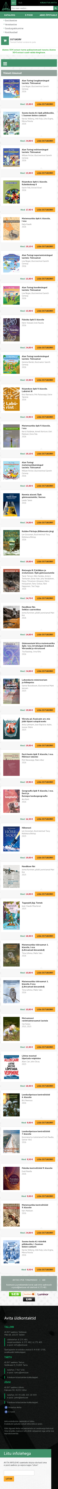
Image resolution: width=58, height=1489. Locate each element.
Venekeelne (11, 24)
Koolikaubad (11, 32)
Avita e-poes (36, 1424)
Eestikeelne (11, 20)
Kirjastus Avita (14, 1407)
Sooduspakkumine (14, 28)
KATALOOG (9, 15)
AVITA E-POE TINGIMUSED (25, 1280)
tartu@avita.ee (21, 1372)
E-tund (11, 1411)
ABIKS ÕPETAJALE (48, 15)
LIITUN (9, 1478)
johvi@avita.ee (21, 1397)
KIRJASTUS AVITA (48, 2)
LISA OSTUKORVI (45, 104)
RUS (20, 2)
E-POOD (29, 15)
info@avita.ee (20, 1345)
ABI (43, 1280)
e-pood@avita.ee (19, 1287)
